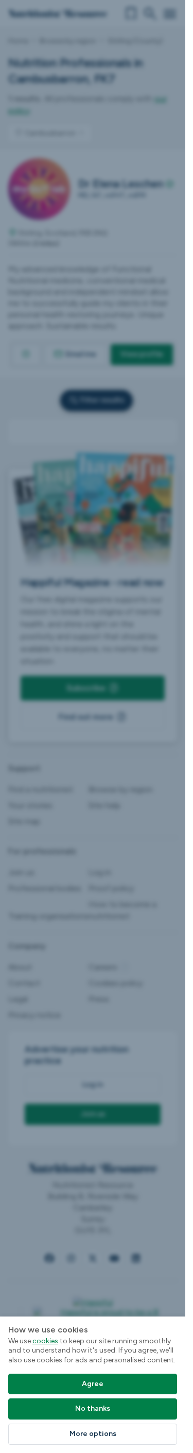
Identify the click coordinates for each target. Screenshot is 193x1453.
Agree (92, 1383)
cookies (45, 1341)
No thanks (92, 1408)
